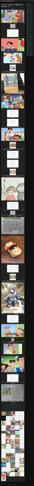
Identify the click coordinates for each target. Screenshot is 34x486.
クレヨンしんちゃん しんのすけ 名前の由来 (29, 55)
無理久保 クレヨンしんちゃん (29, 34)
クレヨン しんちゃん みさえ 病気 (29, 22)
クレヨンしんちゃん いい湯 (29, 24)
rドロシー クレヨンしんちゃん (29, 49)
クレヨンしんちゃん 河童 (29, 15)
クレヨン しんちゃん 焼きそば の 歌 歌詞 (29, 27)
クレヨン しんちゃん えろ (7, 0)
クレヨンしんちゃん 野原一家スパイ (29, 17)
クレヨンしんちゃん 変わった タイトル (29, 39)
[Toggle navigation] (32, 1)
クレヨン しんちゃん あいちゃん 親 (29, 7)
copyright (15, 484)
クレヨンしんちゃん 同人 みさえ (29, 47)
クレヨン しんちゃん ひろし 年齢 (29, 29)
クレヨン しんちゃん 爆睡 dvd (29, 20)
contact (5, 484)
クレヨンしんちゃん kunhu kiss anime (29, 42)
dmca (1, 484)
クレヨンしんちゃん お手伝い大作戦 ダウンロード (12, 410)
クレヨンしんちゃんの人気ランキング (29, 31)
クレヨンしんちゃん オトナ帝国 (29, 9)
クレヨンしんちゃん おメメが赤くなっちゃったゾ (12, 407)
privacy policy (10, 484)
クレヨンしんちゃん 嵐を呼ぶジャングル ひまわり (29, 37)
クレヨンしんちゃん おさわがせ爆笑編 (13, 404)
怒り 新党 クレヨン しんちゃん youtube (29, 44)
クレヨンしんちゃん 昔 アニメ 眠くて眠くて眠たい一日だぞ (29, 52)
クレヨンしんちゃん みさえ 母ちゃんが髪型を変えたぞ (29, 12)
